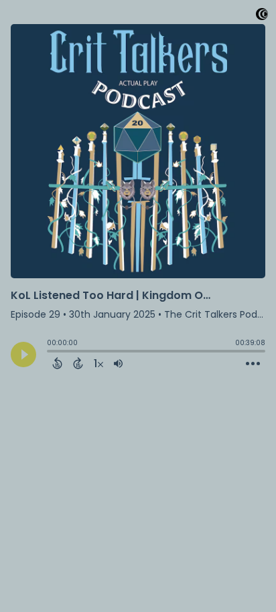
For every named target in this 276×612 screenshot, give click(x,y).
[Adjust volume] (118, 363)
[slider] (50, 352)
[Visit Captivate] (262, 16)
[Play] (23, 354)
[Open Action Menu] (252, 364)
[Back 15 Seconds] (57, 363)
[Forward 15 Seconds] (78, 363)
